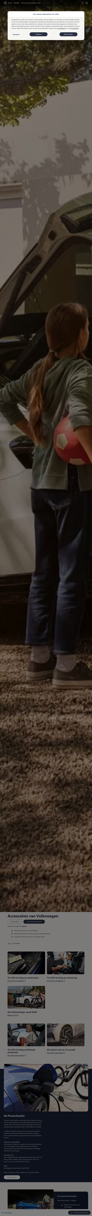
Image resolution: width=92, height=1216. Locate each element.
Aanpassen (16, 34)
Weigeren (39, 34)
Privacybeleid (74, 28)
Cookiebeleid (61, 28)
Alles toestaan (68, 34)
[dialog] (46, 608)
